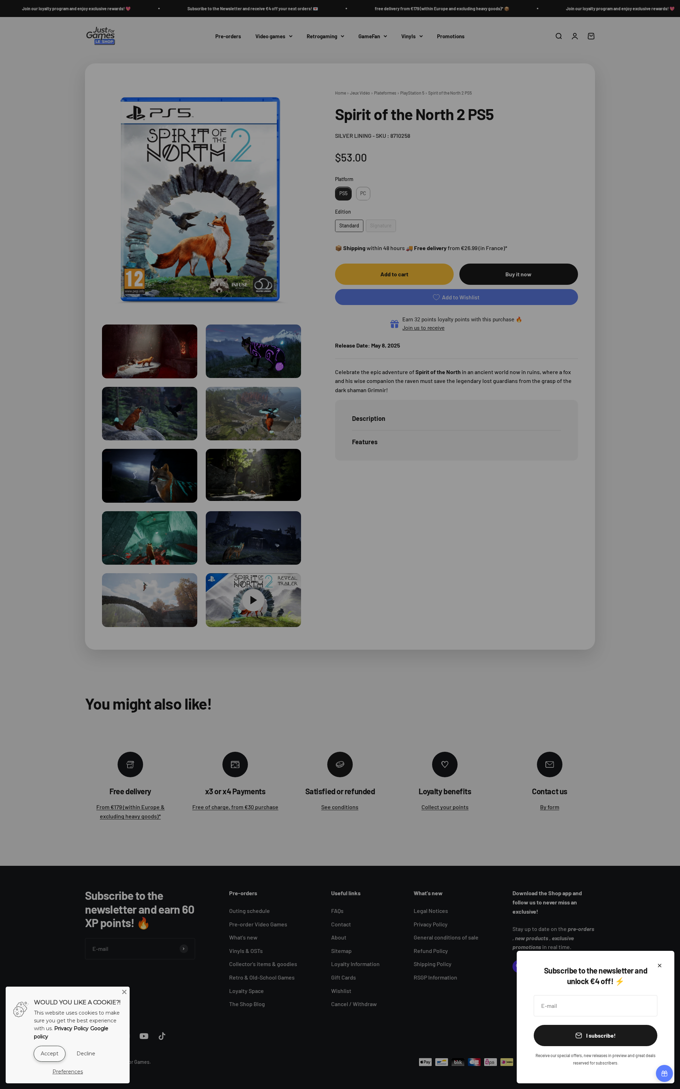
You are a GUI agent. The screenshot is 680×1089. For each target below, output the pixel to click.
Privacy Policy (71, 1028)
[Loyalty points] (664, 1073)
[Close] (659, 965)
